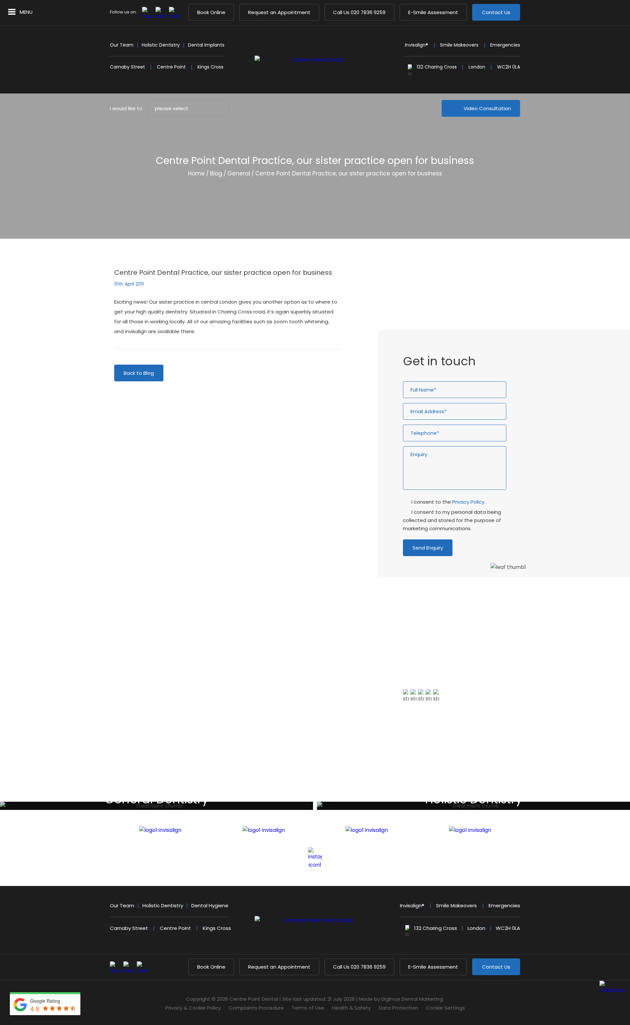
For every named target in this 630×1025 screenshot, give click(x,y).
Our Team (122, 45)
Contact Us (496, 12)
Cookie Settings (445, 1007)
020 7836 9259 (359, 12)
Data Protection (398, 1007)
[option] (504, 679)
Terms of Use (308, 1007)
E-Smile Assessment (433, 12)
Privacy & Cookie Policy (193, 1007)
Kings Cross (210, 67)
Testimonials (427, 736)
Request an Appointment (279, 12)
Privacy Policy (468, 501)
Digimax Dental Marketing (412, 998)
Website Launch (433, 290)
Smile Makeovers (459, 45)
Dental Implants (206, 45)
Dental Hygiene (209, 905)
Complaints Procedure (256, 1007)
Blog (216, 173)
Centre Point (171, 67)
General (238, 173)
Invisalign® (416, 45)
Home (196, 173)
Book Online (211, 12)
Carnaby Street (127, 67)
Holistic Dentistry (161, 45)
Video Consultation (487, 108)
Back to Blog (139, 373)
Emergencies (505, 45)
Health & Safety (351, 1007)
